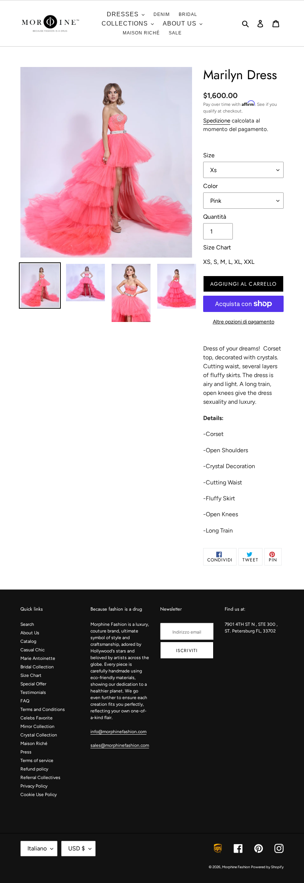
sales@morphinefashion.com (119, 745)
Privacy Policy (33, 786)
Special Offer (33, 683)
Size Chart (31, 675)
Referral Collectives (40, 777)
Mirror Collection (37, 726)
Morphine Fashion (236, 867)
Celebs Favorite (36, 718)
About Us (29, 632)
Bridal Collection (37, 666)
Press (26, 752)
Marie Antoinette (37, 658)
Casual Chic (32, 649)
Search (27, 624)
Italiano (37, 848)
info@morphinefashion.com (118, 731)
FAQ (24, 701)
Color (210, 185)
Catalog (28, 641)
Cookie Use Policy (38, 794)
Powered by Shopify (267, 867)
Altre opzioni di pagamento (243, 322)
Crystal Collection (38, 735)
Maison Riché (33, 743)
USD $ (76, 848)
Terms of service (36, 760)
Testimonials (33, 692)
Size (209, 155)
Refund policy (34, 769)
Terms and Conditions (42, 709)
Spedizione (216, 120)
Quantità (214, 216)
